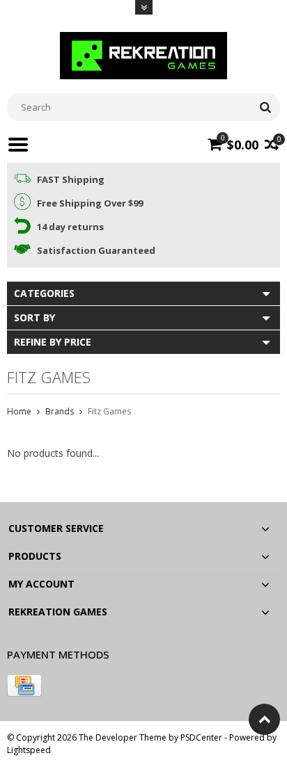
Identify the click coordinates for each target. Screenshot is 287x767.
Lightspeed (29, 750)
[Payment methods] (24, 686)
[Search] (265, 107)
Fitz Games (109, 411)
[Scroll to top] (264, 719)
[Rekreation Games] (143, 54)
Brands (59, 411)
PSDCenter (201, 737)
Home (19, 411)
